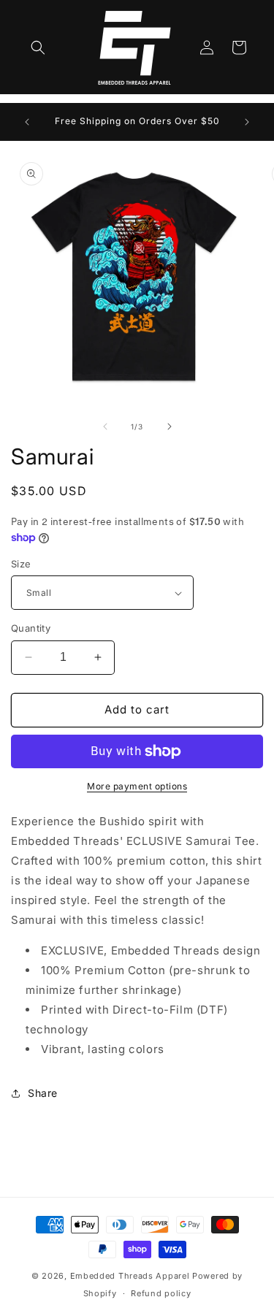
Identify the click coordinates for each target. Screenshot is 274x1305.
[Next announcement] (247, 122)
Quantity (30, 628)
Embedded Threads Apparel (130, 1276)
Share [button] (43, 1093)
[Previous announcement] (27, 122)
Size (21, 564)
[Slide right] (169, 426)
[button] (38, 47)
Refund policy (161, 1293)
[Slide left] (105, 426)
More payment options (137, 786)
